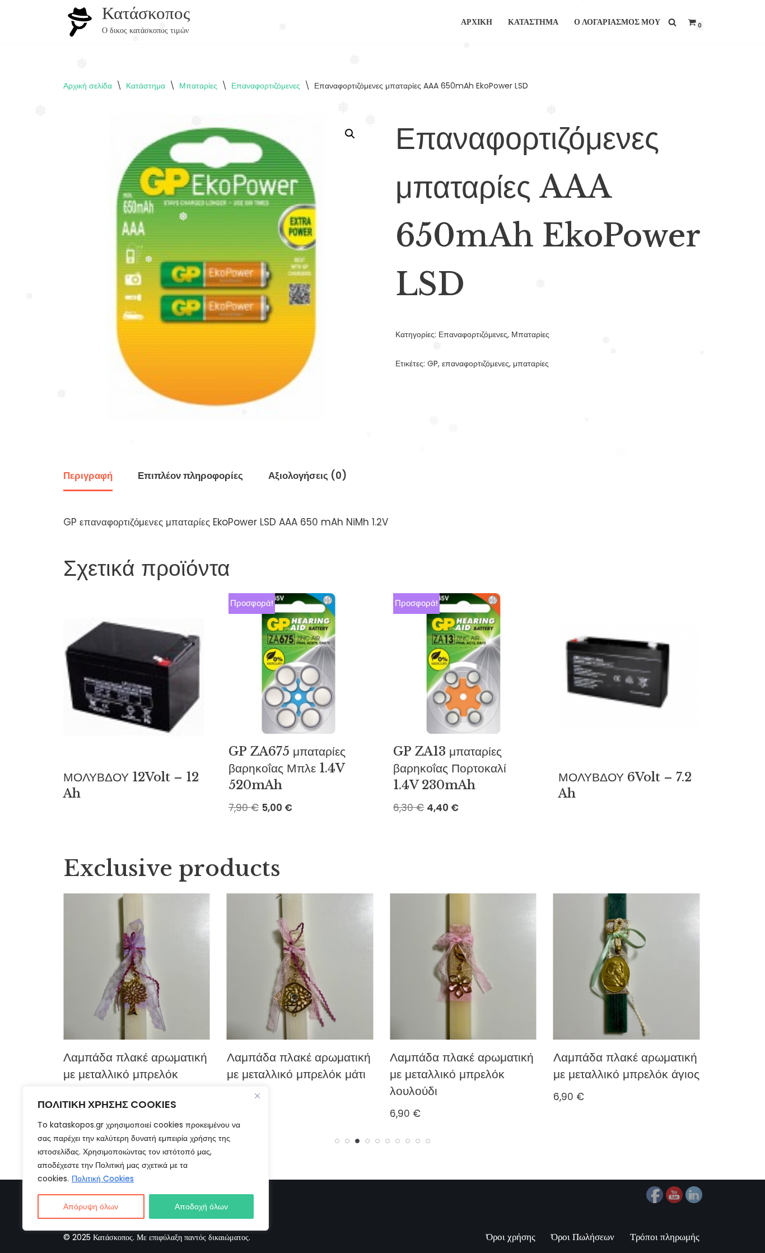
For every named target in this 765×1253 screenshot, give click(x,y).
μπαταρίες (531, 363)
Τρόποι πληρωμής (664, 1236)
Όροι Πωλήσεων (582, 1236)
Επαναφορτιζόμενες (265, 85)
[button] (350, 134)
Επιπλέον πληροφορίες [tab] (190, 475)
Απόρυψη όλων (90, 1206)
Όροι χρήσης (510, 1236)
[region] (145, 1158)
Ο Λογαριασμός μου (617, 22)
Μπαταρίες (198, 85)
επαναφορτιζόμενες (475, 363)
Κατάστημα (533, 22)
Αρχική (476, 22)
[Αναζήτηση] (672, 22)
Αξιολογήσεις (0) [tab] (307, 475)
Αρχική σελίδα (87, 85)
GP (432, 363)
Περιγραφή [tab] (88, 475)
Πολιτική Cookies (103, 1178)
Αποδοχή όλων (201, 1206)
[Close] (257, 1095)
